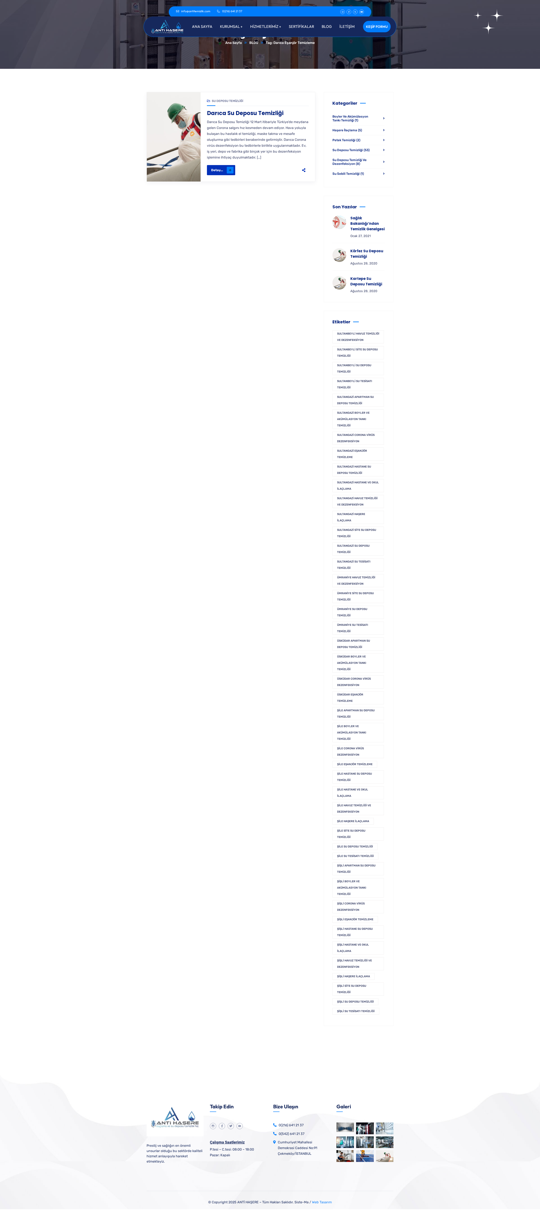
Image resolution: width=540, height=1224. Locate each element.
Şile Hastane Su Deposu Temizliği (354, 777)
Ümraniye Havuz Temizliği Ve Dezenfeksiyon (356, 580)
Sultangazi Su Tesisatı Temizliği (353, 564)
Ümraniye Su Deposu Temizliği (352, 612)
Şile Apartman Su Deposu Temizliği (356, 713)
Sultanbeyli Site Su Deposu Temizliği (357, 352)
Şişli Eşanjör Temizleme (355, 919)
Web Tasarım (322, 1202)
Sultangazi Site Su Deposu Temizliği (356, 533)
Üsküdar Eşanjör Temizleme (350, 697)
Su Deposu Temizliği (227, 101)
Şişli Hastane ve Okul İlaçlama (353, 948)
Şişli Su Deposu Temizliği (355, 1001)
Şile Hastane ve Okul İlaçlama (352, 792)
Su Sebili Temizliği (348, 174)
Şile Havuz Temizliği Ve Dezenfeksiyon (354, 808)
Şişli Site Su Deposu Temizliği (351, 989)
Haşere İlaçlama (347, 130)
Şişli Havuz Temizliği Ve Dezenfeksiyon (354, 963)
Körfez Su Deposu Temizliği (366, 253)
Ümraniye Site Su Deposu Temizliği (355, 596)
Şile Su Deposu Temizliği (355, 846)
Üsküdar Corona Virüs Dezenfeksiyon (354, 682)
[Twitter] (272, 170)
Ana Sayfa (233, 43)
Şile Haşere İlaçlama (353, 821)
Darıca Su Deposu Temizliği (245, 113)
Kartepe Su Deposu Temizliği (366, 281)
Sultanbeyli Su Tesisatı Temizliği (354, 384)
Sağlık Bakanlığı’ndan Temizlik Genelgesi (367, 224)
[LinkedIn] (290, 170)
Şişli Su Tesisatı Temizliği (356, 1011)
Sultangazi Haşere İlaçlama (351, 517)
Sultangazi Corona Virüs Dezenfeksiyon (356, 438)
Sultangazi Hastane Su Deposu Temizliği (354, 469)
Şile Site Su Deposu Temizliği (351, 834)
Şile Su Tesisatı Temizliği (355, 856)
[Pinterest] (281, 170)
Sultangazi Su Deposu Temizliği (353, 549)
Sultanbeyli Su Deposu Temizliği (354, 368)
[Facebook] (263, 170)
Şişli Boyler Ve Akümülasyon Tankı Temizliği (351, 888)
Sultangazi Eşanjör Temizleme (352, 454)
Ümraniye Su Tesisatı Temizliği (352, 628)
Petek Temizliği (346, 140)
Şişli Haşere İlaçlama (353, 976)
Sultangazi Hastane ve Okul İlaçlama (358, 485)
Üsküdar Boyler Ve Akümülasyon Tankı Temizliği (351, 663)
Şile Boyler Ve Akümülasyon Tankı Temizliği (351, 732)
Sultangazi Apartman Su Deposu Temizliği (355, 400)
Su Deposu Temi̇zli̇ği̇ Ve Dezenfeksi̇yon (349, 162)
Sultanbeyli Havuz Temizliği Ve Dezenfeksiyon (358, 337)
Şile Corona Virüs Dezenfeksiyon (350, 751)
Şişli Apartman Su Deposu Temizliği (356, 868)
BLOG (253, 43)
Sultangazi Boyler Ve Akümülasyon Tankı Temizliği (353, 419)
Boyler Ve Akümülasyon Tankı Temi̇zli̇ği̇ (350, 118)
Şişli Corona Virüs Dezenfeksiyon (351, 906)
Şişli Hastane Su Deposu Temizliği (355, 932)
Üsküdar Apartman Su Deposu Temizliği (353, 644)
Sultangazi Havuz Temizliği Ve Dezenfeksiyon (357, 501)
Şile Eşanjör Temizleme (355, 764)
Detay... (217, 170)
